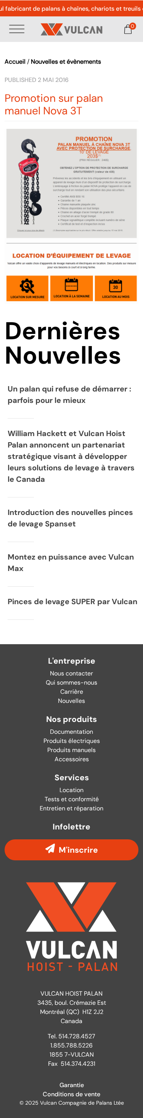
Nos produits (71, 719)
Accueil (15, 62)
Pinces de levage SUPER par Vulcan (72, 601)
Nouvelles (71, 701)
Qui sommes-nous (71, 682)
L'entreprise (71, 661)
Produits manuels (71, 750)
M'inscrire (78, 850)
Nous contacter (71, 673)
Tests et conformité (72, 799)
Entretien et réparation (71, 808)
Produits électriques (71, 741)
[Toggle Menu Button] (18, 29)
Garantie (71, 1085)
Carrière (71, 692)
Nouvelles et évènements (66, 62)
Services (72, 778)
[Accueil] (71, 29)
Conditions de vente (71, 1094)
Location (71, 790)
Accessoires (72, 759)
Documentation (71, 732)
